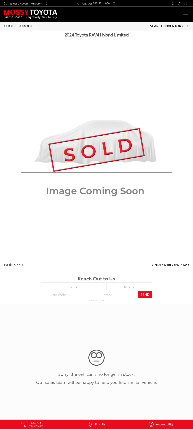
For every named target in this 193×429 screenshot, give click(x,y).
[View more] (46, 3)
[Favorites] (179, 3)
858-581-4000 (101, 3)
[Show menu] (185, 14)
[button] (172, 3)
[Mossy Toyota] (30, 14)
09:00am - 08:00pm (30, 3)
